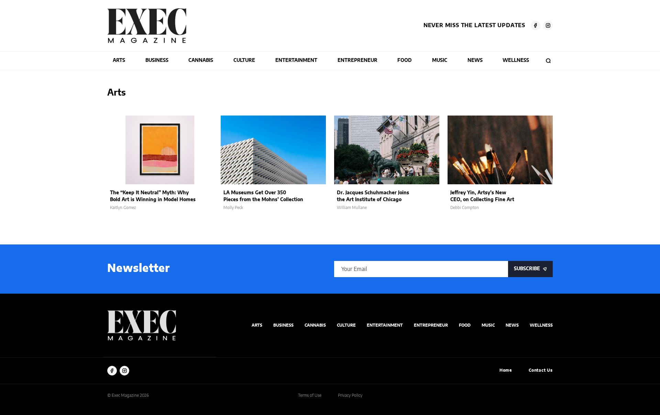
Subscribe (527, 268)
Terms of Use (309, 395)
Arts (119, 60)
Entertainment (296, 60)
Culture (244, 60)
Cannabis (200, 60)
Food (404, 60)
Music (439, 60)
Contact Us (541, 370)
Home (505, 370)
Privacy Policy (350, 395)
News (475, 60)
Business (156, 60)
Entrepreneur (357, 60)
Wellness (516, 60)
